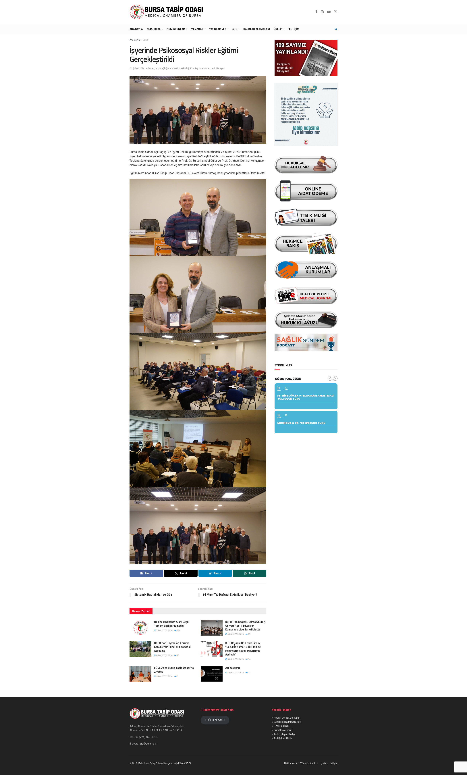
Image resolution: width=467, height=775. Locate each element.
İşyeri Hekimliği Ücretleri (287, 721)
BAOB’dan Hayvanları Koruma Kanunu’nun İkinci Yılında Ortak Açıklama (172, 647)
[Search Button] (336, 29)
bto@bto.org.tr (148, 743)
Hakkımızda (290, 763)
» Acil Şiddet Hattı (282, 738)
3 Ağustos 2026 (235, 659)
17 (177, 655)
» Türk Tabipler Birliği (283, 734)
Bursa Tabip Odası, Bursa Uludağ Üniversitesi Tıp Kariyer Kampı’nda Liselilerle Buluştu (245, 626)
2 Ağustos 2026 (235, 672)
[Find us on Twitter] (335, 12)
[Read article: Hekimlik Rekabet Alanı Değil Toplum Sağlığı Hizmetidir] (140, 628)
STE (234, 29)
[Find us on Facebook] (316, 12)
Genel (145, 40)
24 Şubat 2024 (137, 68)
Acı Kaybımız (232, 668)
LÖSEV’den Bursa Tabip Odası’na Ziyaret (174, 670)
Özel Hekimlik (281, 725)
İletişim (293, 29)
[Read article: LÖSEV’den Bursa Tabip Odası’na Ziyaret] (140, 674)
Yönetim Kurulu (308, 763)
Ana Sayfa (136, 29)
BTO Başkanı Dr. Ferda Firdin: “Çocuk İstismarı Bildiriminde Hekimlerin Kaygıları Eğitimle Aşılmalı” (243, 649)
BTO (140, 763)
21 (249, 672)
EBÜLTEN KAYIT (215, 720)
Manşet (220, 68)
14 (249, 659)
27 (249, 634)
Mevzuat (197, 29)
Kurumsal (154, 29)
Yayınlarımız (217, 29)
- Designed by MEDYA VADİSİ (176, 763)
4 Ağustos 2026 (235, 634)
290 (178, 630)
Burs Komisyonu (283, 730)
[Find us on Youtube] (329, 12)
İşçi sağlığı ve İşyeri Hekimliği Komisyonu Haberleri (185, 68)
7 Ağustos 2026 (164, 630)
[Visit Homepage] (167, 12)
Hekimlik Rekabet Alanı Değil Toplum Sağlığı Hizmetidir (171, 624)
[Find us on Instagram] (322, 12)
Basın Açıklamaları (256, 29)
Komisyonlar (176, 29)
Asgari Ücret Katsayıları (287, 717)
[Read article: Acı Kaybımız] (212, 674)
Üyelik (278, 29)
